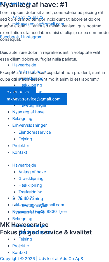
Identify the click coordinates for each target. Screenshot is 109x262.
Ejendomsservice (34, 132)
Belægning (22, 118)
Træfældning (30, 91)
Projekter (20, 145)
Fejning (25, 138)
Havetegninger (33, 105)
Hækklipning (30, 85)
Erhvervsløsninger (29, 125)
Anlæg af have (32, 71)
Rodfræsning (30, 98)
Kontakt (19, 152)
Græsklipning (31, 78)
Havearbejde (24, 65)
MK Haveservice (15, 3)
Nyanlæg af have (28, 111)
